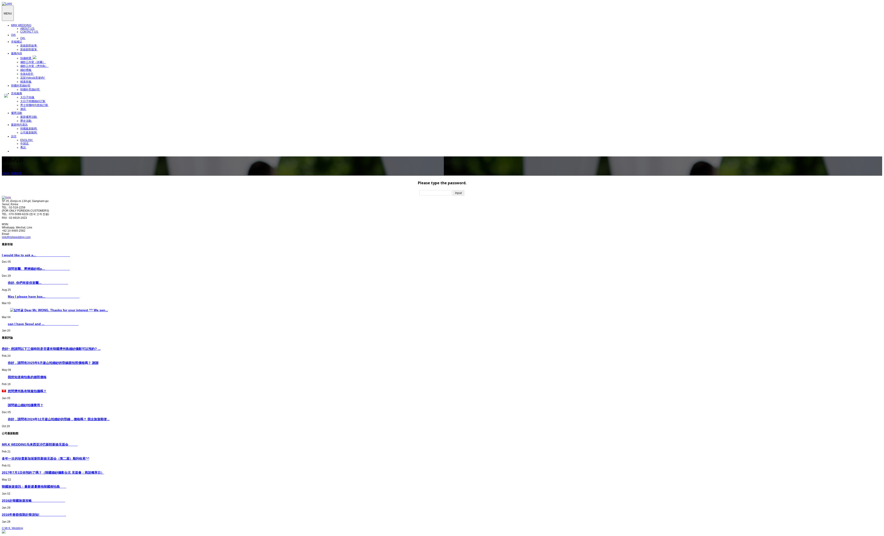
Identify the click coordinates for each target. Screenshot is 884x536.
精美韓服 (26, 81)
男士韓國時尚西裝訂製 (34, 105)
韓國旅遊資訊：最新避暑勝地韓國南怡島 (34, 486)
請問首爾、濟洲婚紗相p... (39, 269)
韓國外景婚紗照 (30, 89)
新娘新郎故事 (29, 45)
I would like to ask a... (36, 255)
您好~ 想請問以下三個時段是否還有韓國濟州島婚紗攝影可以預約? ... (51, 349)
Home (5, 173)
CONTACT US (29, 31)
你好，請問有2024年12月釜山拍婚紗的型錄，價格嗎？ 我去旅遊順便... (59, 419)
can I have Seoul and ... (43, 324)
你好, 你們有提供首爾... (38, 283)
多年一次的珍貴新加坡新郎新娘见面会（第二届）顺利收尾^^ (45, 458)
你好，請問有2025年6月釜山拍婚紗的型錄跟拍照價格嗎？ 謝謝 (53, 363)
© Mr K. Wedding (12, 528)
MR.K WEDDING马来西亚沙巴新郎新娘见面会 (40, 444)
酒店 (23, 109)
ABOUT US (27, 28)
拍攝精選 (26, 58)
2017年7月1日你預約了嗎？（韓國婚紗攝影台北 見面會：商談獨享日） (53, 472)
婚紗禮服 (26, 70)
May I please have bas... (43, 296)
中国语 (24, 143)
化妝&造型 (27, 73)
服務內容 (16, 173)
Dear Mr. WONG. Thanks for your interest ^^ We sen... (65, 310)
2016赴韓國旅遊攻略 (33, 500)
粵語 (23, 147)
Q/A (23, 38)
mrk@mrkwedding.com (16, 237)
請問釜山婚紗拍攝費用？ (25, 405)
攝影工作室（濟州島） (34, 66)
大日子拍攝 (27, 97)
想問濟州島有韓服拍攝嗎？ (27, 391)
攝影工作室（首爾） (33, 62)
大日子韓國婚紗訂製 (33, 101)
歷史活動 (26, 120)
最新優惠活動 (29, 116)
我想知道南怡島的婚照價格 (27, 377)
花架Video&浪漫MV (32, 77)
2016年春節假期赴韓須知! (34, 514)
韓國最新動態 (29, 128)
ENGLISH (26, 140)
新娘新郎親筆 (29, 49)
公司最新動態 (29, 132)
